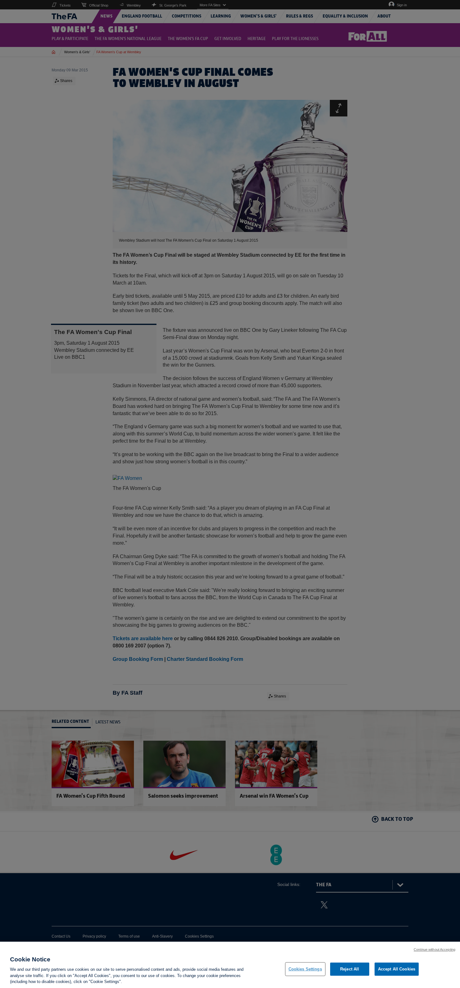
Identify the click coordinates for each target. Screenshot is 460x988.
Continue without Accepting (434, 949)
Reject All (349, 969)
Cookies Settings (305, 969)
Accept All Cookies (396, 969)
